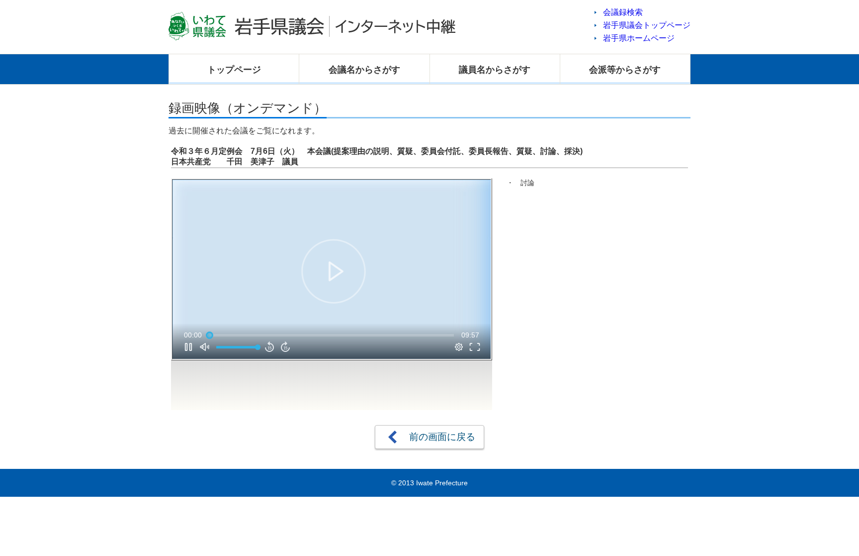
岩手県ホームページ (639, 38)
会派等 (625, 70)
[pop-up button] (459, 347)
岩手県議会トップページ (646, 25)
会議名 (364, 70)
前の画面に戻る (442, 437)
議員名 (494, 70)
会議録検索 (623, 12)
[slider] (331, 335)
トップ (234, 70)
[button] (333, 271)
